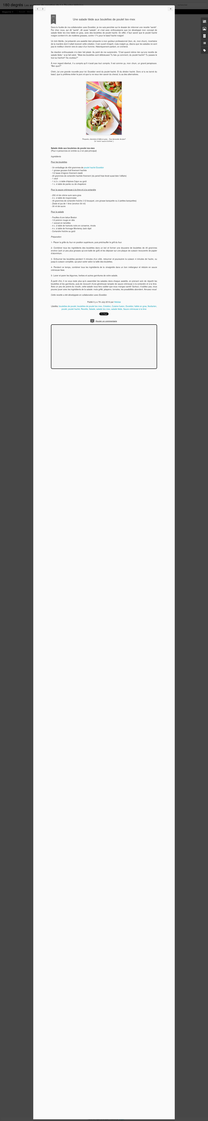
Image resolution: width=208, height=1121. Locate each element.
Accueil (22, 11)
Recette (84, 309)
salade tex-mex (103, 309)
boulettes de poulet (67, 306)
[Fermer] (170, 9)
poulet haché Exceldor (94, 167)
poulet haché (74, 309)
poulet (64, 309)
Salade (92, 309)
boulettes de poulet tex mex (89, 306)
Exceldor (129, 306)
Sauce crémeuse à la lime (134, 309)
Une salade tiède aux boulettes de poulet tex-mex (104, 19)
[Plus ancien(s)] (42, 9)
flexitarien (152, 306)
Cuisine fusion (118, 306)
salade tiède (116, 309)
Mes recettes (33, 11)
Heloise (117, 301)
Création (107, 306)
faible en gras (140, 306)
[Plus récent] (37, 9)
